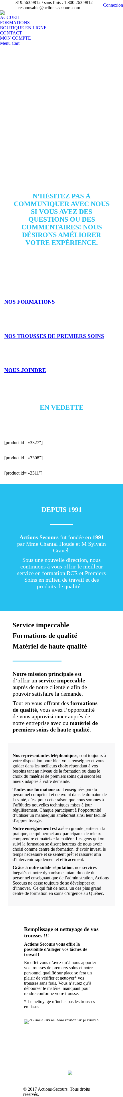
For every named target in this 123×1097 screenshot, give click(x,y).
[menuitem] (10, 17)
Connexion (113, 5)
